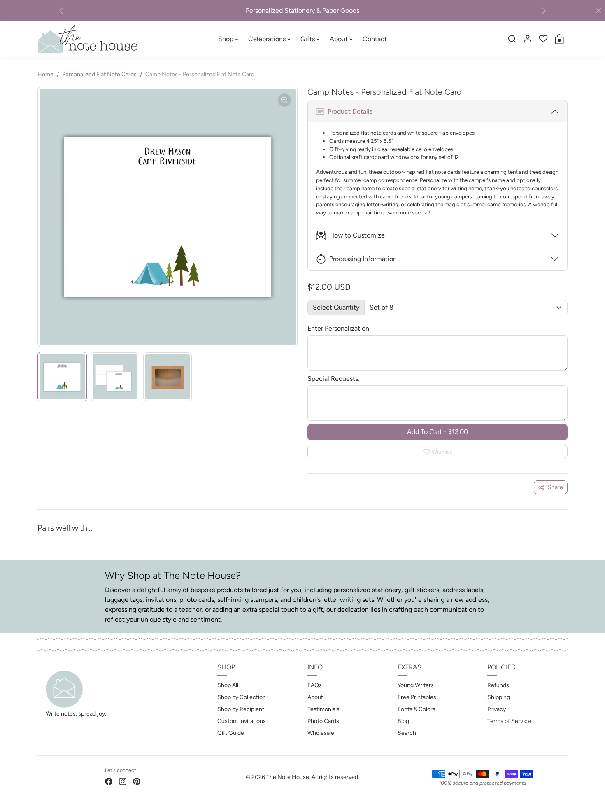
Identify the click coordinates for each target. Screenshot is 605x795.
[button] (512, 39)
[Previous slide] (50, 539)
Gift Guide (230, 733)
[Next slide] (554, 539)
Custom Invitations (241, 721)
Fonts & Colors (416, 709)
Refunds (498, 685)
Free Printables (417, 697)
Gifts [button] (307, 39)
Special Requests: (333, 378)
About (315, 697)
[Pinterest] (137, 780)
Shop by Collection (241, 697)
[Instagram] (123, 780)
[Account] (527, 39)
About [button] (339, 39)
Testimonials (323, 709)
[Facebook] (109, 780)
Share (555, 487)
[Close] (598, 11)
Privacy (496, 709)
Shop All (227, 685)
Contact (375, 39)
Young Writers (416, 685)
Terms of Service (509, 721)
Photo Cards (323, 721)
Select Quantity (336, 307)
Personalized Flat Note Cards (99, 74)
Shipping (498, 697)
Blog (403, 721)
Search (407, 733)
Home (45, 74)
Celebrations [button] (267, 39)
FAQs (314, 685)
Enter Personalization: (339, 328)
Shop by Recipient (240, 709)
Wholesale (320, 733)
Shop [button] (225, 39)
